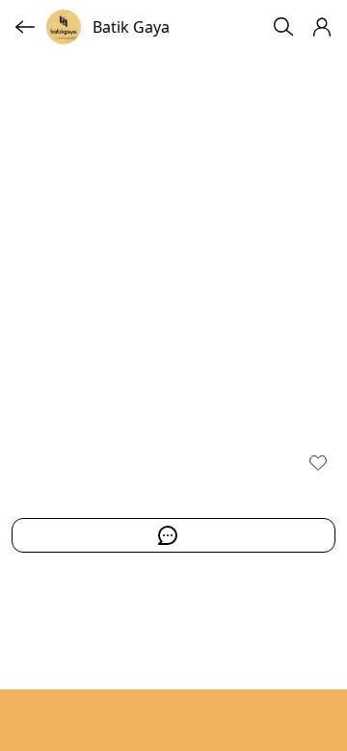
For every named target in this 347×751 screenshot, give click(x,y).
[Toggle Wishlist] (318, 462)
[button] (322, 27)
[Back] (25, 27)
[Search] (283, 27)
